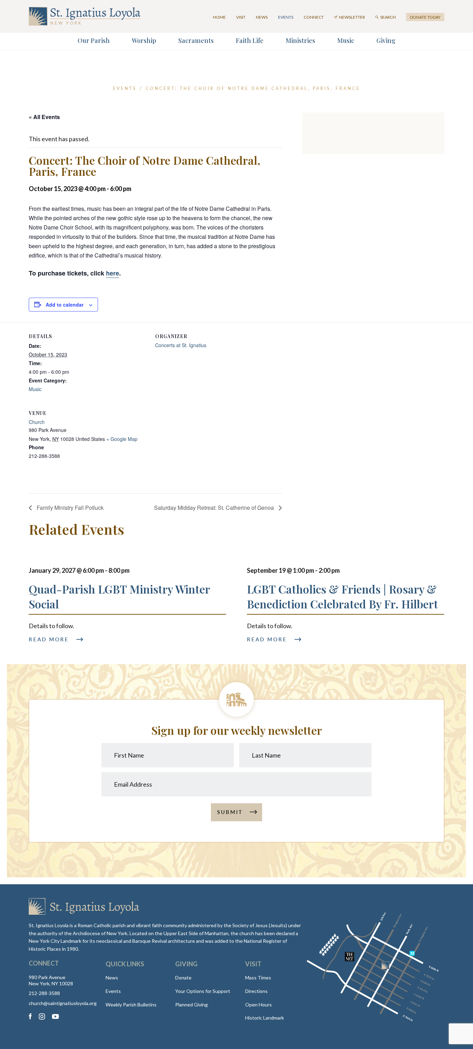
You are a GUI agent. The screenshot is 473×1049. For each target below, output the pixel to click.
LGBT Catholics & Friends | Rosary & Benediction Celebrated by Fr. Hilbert (342, 596)
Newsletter (352, 17)
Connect (314, 17)
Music (345, 40)
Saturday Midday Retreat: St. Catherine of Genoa (214, 508)
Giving (385, 40)
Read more (49, 639)
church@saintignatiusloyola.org (60, 1003)
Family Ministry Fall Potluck (69, 508)
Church (37, 421)
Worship (144, 40)
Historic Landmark (264, 1018)
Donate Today (425, 17)
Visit (241, 17)
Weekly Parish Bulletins (131, 1004)
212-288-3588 (44, 993)
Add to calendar (64, 304)
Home (219, 17)
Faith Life (250, 40)
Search (388, 17)
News (262, 17)
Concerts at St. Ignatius (180, 345)
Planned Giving (191, 1004)
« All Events (44, 117)
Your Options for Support (202, 991)
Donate (183, 977)
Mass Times (258, 977)
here (112, 273)
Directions (256, 991)
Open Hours (258, 1004)
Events (285, 17)
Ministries (300, 40)
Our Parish (94, 40)
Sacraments (196, 40)
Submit (230, 812)
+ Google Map (121, 438)
